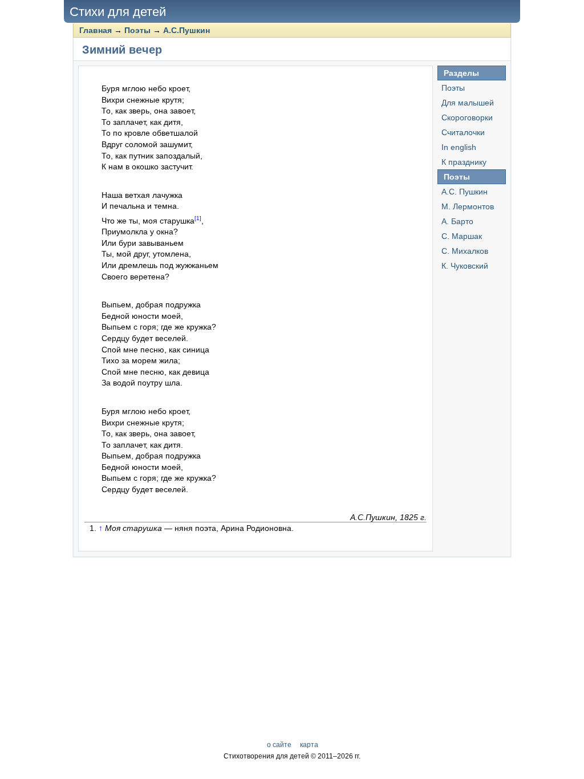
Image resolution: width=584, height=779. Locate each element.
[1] (197, 218)
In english (458, 147)
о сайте (279, 745)
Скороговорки (467, 117)
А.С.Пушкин (186, 30)
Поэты (137, 30)
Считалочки (463, 132)
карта (309, 745)
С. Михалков (464, 250)
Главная (95, 30)
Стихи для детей (118, 12)
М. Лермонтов (467, 206)
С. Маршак (461, 236)
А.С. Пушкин (464, 191)
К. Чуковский (464, 265)
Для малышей (467, 102)
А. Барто (457, 221)
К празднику (463, 162)
